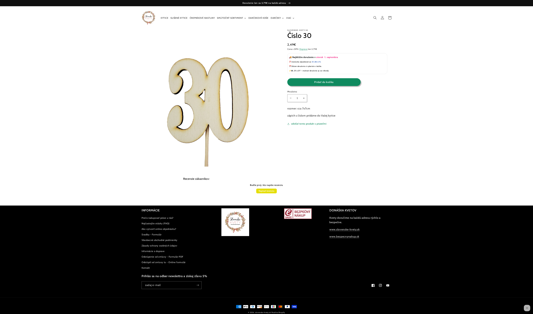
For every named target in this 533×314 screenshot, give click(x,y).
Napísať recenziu (266, 191)
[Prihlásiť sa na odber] (197, 285)
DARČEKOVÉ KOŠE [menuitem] (258, 18)
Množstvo (292, 91)
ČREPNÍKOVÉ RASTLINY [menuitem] (202, 18)
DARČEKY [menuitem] (276, 18)
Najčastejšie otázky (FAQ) (155, 223)
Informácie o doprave (153, 251)
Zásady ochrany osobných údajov (159, 245)
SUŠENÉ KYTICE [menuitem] (178, 18)
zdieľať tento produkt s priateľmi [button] (308, 123)
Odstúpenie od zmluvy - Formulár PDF (162, 256)
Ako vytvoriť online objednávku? (159, 229)
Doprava (303, 49)
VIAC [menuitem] (288, 18)
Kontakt (146, 267)
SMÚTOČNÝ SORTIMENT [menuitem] (230, 18)
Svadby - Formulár (151, 234)
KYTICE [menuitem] (164, 18)
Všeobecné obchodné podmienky (159, 240)
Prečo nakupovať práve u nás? (158, 217)
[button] (375, 17)
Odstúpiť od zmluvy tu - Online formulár (164, 262)
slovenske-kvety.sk (263, 312)
